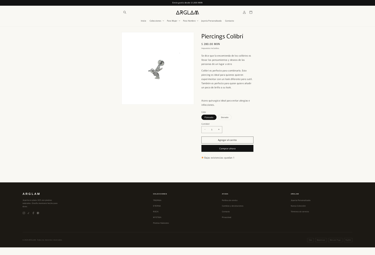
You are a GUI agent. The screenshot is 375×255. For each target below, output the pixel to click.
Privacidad (226, 217)
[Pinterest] (38, 213)
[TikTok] (28, 213)
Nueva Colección (298, 206)
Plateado (208, 117)
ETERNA (157, 206)
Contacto (226, 212)
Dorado (226, 117)
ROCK (155, 212)
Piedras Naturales (161, 223)
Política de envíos (230, 200)
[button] (125, 12)
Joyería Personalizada (301, 200)
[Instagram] (24, 213)
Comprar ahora (227, 148)
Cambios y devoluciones (232, 206)
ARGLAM (32, 193)
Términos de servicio (300, 212)
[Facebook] (33, 213)
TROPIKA (157, 200)
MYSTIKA (157, 217)
